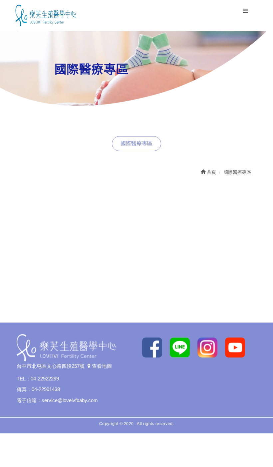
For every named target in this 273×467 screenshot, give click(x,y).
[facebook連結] (154, 347)
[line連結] (182, 347)
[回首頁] (45, 15)
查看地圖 (101, 366)
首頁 (210, 172)
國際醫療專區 (136, 143)
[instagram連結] (209, 347)
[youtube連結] (237, 347)
